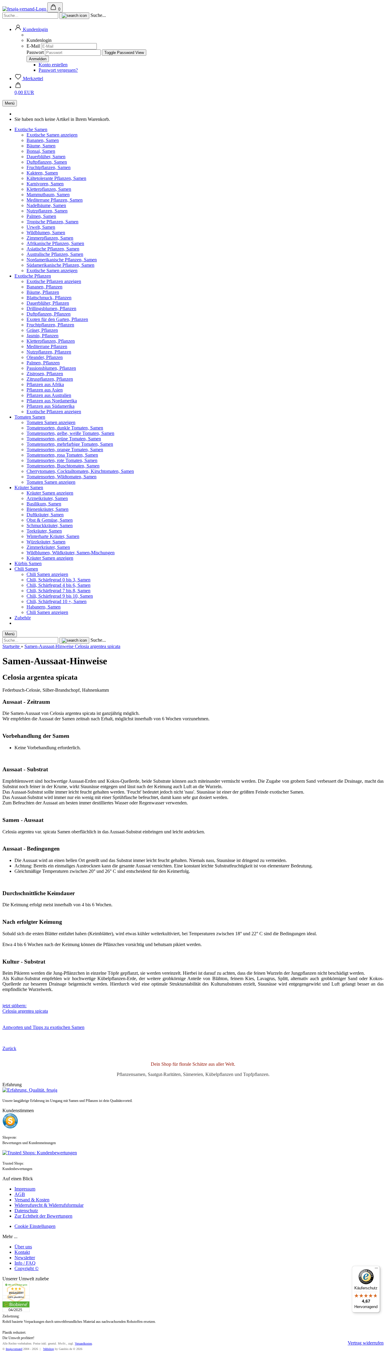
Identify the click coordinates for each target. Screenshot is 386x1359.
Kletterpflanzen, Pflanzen (51, 341)
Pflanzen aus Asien (45, 389)
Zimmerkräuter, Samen (48, 547)
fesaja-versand (14, 1349)
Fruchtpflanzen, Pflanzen (50, 324)
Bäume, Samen (41, 145)
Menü (9, 103)
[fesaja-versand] (24, 8)
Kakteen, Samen (42, 172)
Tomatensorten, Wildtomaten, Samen (61, 476)
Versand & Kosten (31, 1199)
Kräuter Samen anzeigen (50, 492)
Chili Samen (26, 568)
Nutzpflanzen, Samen (47, 210)
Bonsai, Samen (41, 151)
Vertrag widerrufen (366, 1342)
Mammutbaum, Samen (48, 194)
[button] (31, 29)
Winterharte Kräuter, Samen (53, 536)
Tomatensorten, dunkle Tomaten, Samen (65, 427)
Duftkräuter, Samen (45, 514)
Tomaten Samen (29, 417)
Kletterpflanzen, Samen (49, 189)
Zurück (9, 1048)
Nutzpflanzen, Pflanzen (49, 351)
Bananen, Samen (43, 140)
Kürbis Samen (28, 563)
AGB (19, 1194)
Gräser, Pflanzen (42, 330)
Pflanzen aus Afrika (45, 384)
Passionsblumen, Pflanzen (51, 368)
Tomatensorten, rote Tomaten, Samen (62, 460)
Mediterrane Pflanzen (47, 346)
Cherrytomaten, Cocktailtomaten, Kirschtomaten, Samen (80, 471)
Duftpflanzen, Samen (47, 162)
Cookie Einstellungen (34, 1226)
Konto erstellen (53, 64)
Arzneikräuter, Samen (47, 498)
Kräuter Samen (28, 487)
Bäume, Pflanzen (43, 292)
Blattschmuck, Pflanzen (49, 297)
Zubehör (22, 617)
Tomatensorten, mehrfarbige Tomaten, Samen (70, 444)
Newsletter (24, 1257)
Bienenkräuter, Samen (47, 509)
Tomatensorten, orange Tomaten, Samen (65, 449)
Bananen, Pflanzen (44, 286)
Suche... (98, 15)
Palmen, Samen (41, 216)
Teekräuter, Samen (44, 530)
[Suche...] (74, 15)
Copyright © (26, 1268)
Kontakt (22, 1252)
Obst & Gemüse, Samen (50, 520)
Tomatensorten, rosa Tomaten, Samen (62, 455)
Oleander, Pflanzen (45, 357)
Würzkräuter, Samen (46, 541)
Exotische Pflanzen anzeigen (54, 281)
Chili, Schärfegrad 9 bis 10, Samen (60, 596)
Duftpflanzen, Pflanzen (49, 313)
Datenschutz (26, 1210)
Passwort (35, 52)
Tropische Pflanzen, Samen (52, 221)
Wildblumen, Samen (46, 232)
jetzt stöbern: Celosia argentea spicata (25, 1008)
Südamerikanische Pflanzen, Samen (60, 265)
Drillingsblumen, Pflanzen (51, 308)
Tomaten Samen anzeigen (51, 422)
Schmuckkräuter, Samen (50, 525)
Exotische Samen (30, 129)
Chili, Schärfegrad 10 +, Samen (57, 601)
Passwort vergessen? (58, 70)
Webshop (48, 1349)
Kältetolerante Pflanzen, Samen (56, 178)
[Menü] (376, 1269)
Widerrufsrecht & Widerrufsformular (49, 1205)
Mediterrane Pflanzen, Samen (55, 200)
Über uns (23, 1246)
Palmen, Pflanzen (43, 362)
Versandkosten (83, 1343)
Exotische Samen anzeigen (52, 134)
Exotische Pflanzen (32, 275)
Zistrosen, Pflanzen (45, 373)
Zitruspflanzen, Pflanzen (50, 379)
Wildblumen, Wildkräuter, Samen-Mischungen (71, 552)
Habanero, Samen (44, 606)
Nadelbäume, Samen (46, 205)
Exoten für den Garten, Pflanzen (57, 319)
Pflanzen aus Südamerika (50, 406)
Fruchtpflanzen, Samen (49, 167)
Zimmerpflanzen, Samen (50, 238)
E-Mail (33, 46)
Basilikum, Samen (44, 503)
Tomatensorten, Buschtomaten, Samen (63, 465)
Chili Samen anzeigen (47, 574)
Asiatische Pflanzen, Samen (53, 248)
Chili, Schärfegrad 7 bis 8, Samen (58, 590)
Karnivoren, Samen (45, 183)
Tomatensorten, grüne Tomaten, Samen (64, 438)
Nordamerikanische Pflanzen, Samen (62, 259)
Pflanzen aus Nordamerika (52, 400)
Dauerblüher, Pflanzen (48, 303)
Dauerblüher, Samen (46, 156)
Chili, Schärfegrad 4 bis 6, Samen (58, 585)
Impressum (24, 1188)
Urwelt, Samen (41, 227)
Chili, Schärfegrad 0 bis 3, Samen (58, 579)
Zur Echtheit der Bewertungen (43, 1216)
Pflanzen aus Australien (49, 395)
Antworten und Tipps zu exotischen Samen (43, 1027)
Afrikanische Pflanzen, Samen (55, 243)
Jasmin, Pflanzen (43, 335)
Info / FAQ (25, 1263)
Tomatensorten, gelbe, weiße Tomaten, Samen (70, 433)
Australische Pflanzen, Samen (55, 254)
